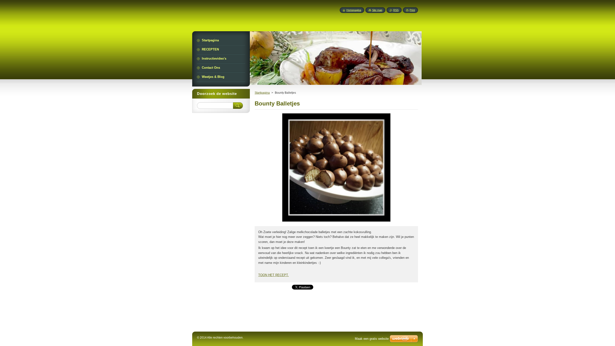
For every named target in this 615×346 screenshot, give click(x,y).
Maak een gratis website (372, 338)
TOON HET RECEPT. (273, 275)
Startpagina (262, 92)
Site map (377, 10)
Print (412, 10)
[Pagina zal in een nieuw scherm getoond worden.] (336, 222)
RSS (396, 10)
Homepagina (353, 10)
